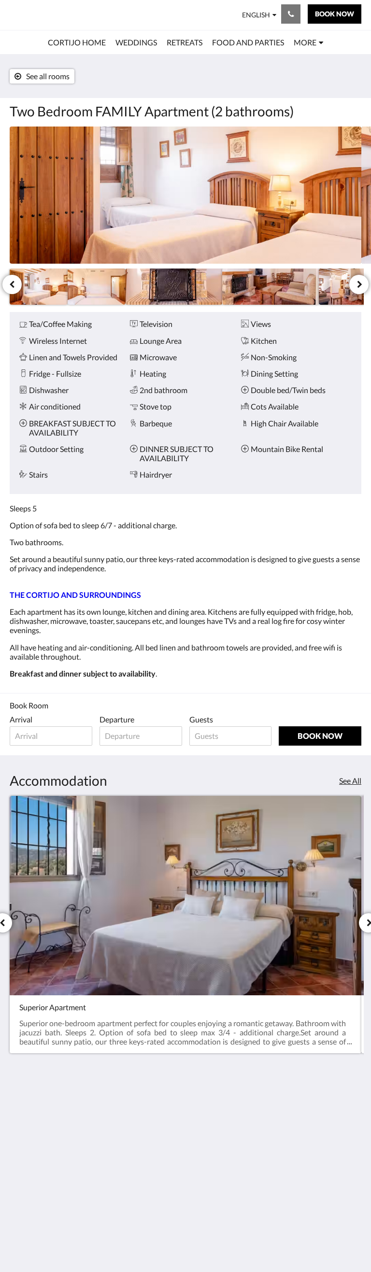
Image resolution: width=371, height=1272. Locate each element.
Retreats (143, 1113)
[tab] (155, 1089)
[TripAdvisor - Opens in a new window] (351, 1110)
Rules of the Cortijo (208, 1125)
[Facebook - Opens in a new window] (272, 1110)
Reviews (143, 1170)
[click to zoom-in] (185, 195)
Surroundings (151, 1121)
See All (350, 780)
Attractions (148, 1162)
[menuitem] (77, 42)
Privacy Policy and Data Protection (212, 1146)
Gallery (141, 1179)
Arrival (21, 719)
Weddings (146, 1105)
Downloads (208, 1162)
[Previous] (12, 284)
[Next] (359, 284)
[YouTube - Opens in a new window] (351, 1137)
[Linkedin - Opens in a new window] (325, 1110)
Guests (201, 719)
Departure (117, 719)
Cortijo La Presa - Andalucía (69, 14)
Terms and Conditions (207, 1109)
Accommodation (154, 1134)
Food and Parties (144, 1150)
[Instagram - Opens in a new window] (298, 1110)
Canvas (208, 1241)
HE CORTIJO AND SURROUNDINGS (77, 594)
